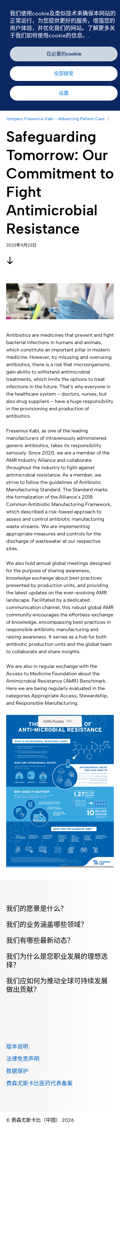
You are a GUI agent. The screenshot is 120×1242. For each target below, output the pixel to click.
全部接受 (64, 73)
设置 (64, 93)
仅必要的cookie (63, 54)
